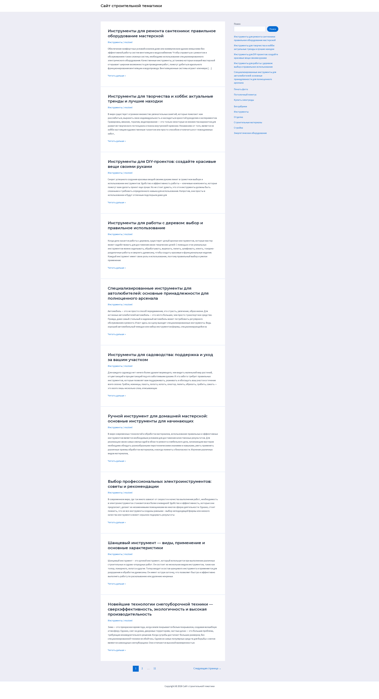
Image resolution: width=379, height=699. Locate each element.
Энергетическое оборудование (250, 132)
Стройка (238, 127)
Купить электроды (244, 99)
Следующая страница (207, 668)
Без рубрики (240, 106)
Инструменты (115, 42)
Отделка (238, 117)
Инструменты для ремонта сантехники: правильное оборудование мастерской (162, 33)
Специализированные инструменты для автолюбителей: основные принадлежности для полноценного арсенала (158, 293)
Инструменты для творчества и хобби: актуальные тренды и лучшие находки (160, 99)
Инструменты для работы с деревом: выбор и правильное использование (155, 225)
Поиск (237, 23)
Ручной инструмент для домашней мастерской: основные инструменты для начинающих (157, 418)
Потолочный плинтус (245, 94)
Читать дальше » (117, 76)
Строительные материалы (248, 122)
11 (155, 668)
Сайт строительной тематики (131, 5)
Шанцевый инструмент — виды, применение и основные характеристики (156, 545)
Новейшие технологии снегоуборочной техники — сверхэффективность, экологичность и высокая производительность (160, 609)
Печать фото (241, 89)
